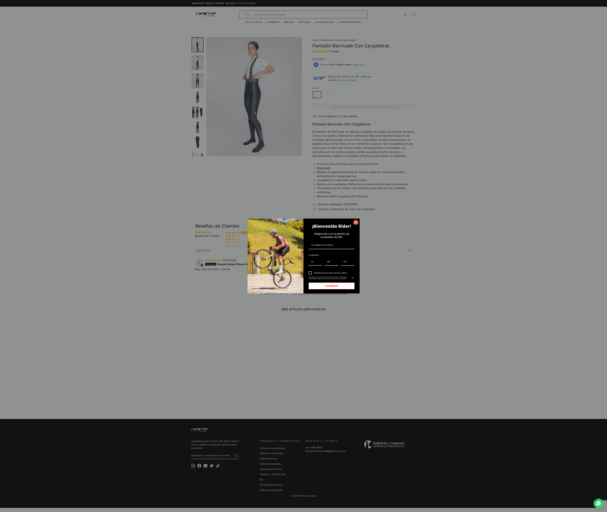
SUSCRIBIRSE (331, 285)
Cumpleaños (314, 255)
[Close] (356, 222)
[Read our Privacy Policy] (353, 278)
